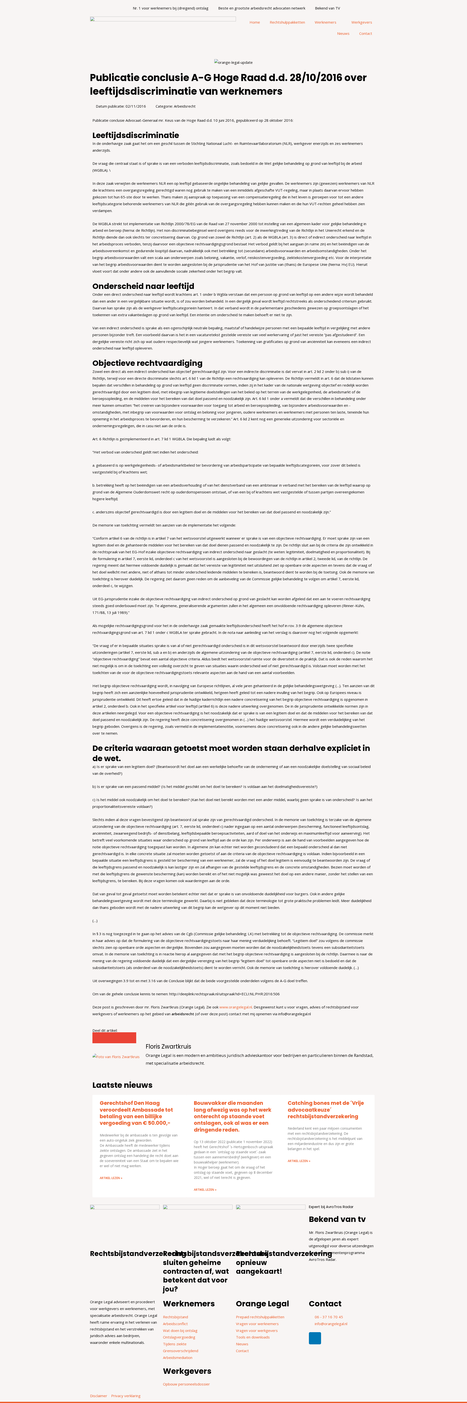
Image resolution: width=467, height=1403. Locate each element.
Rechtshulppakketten (287, 22)
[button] (97, 1037)
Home (255, 22)
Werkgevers (361, 22)
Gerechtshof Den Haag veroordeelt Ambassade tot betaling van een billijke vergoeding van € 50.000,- (136, 1112)
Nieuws (343, 33)
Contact (365, 33)
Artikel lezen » (111, 1178)
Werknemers (325, 22)
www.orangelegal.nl (235, 1007)
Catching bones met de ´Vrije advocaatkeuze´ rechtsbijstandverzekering (326, 1109)
